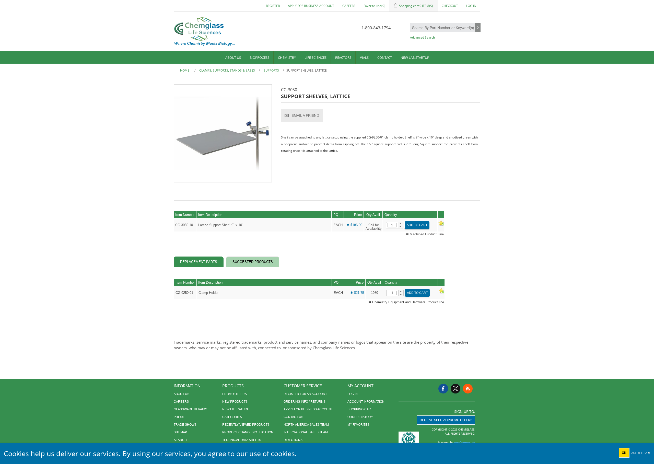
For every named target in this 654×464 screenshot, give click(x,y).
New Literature (235, 409)
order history (360, 417)
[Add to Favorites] (441, 225)
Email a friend (305, 115)
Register (273, 6)
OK (624, 453)
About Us (233, 57)
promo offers (234, 394)
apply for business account (311, 6)
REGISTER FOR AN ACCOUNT (305, 394)
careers (348, 6)
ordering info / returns (304, 401)
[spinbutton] (392, 225)
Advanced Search (422, 37)
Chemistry (287, 57)
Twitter (455, 388)
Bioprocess (259, 57)
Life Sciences (315, 57)
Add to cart (417, 225)
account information (365, 401)
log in (352, 394)
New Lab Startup (415, 57)
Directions (293, 440)
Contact (384, 57)
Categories (232, 417)
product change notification (247, 432)
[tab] (199, 262)
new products (235, 401)
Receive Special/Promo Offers (446, 420)
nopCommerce (464, 442)
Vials (364, 57)
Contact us (293, 417)
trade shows (185, 424)
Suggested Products (252, 262)
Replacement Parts (198, 262)
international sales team (306, 432)
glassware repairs (190, 409)
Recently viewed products (246, 424)
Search (478, 27)
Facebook (443, 388)
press (179, 417)
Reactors (343, 57)
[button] (400, 223)
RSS (468, 388)
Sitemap (180, 432)
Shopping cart (360, 409)
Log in (471, 6)
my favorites (358, 424)
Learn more (640, 452)
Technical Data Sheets (241, 440)
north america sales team (306, 424)
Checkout (450, 6)
